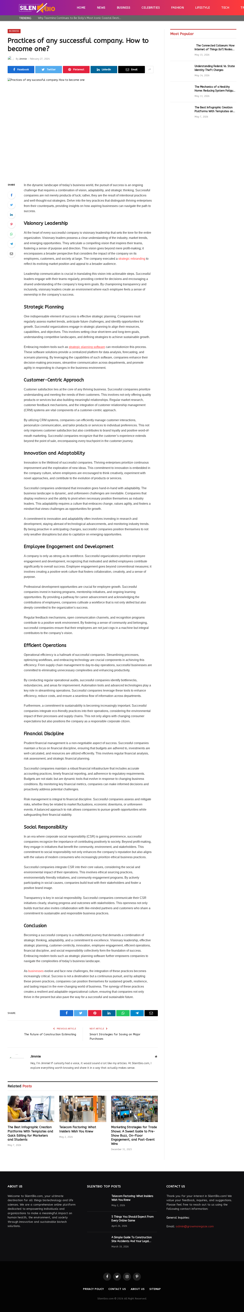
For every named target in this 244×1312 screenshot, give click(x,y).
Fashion (177, 7)
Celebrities (151, 7)
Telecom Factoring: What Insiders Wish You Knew (77, 1129)
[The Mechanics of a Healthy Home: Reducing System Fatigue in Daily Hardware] (180, 92)
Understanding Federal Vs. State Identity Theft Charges (215, 68)
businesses (36, 971)
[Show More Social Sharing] (149, 69)
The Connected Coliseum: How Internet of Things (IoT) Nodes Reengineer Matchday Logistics (214, 47)
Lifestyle (202, 7)
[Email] (11, 253)
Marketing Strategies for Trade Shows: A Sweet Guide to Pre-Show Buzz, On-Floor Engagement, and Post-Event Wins (134, 1135)
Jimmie (23, 59)
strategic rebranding (131, 258)
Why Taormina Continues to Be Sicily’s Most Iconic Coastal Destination (81, 18)
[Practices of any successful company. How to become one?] (83, 127)
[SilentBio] (37, 7)
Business (123, 7)
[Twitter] (11, 205)
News (101, 7)
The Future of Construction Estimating (50, 1034)
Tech (225, 7)
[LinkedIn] (11, 214)
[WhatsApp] (11, 234)
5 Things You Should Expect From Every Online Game (133, 1218)
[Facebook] (11, 195)
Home (81, 7)
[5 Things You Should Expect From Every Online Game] (97, 1222)
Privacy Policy (93, 1289)
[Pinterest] (11, 224)
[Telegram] (11, 244)
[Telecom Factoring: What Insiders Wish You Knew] (82, 1109)
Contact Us (117, 1289)
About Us (138, 1289)
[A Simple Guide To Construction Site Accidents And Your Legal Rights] (97, 1242)
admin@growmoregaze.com (195, 1226)
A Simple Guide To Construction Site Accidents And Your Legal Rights (132, 1239)
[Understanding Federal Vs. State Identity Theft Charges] (180, 71)
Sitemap (155, 1289)
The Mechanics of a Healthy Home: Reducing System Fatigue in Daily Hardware (215, 89)
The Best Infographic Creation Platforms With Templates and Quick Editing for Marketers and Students (30, 1133)
